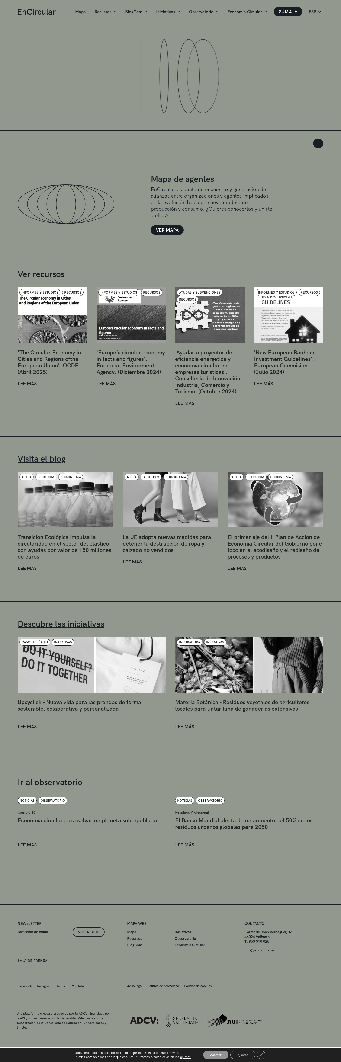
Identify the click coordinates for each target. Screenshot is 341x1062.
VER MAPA (167, 230)
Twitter (62, 986)
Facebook (25, 986)
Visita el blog (42, 458)
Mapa (80, 11)
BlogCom (133, 11)
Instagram (44, 986)
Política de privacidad (163, 986)
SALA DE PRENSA (33, 960)
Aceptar (216, 1055)
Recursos (103, 11)
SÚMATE (288, 12)
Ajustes (242, 1055)
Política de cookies (198, 986)
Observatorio (201, 11)
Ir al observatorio (50, 782)
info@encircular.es (259, 950)
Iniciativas (165, 11)
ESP (312, 11)
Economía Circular (244, 11)
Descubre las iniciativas (61, 623)
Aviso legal (134, 986)
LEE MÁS (27, 384)
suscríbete (89, 932)
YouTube (78, 986)
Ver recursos (41, 274)
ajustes (185, 1057)
